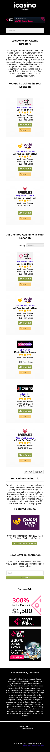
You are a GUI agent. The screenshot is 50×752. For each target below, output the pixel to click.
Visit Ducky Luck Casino (25, 543)
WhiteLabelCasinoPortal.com (33, 746)
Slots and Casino (25, 107)
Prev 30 (28, 472)
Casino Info (25, 130)
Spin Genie (25, 350)
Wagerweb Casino (25, 196)
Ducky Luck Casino (25, 152)
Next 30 (38, 472)
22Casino (25, 394)
